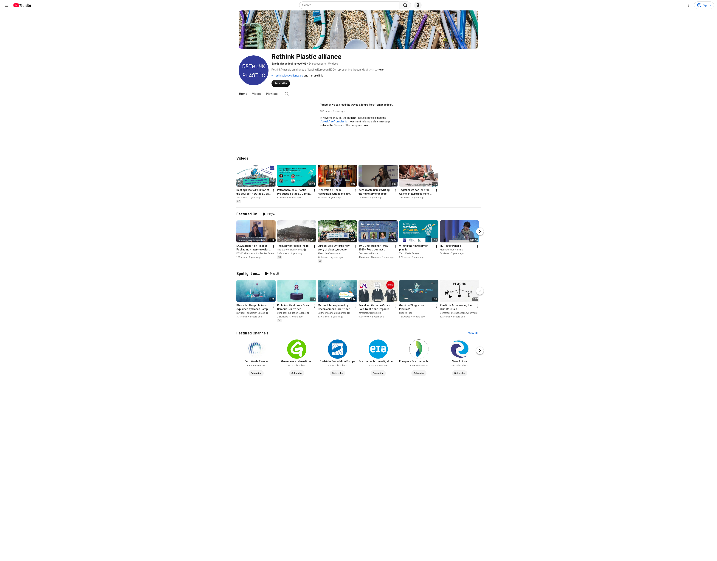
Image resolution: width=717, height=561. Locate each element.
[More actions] (273, 190)
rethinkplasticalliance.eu (288, 75)
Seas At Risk (405, 313)
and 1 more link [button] (313, 75)
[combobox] (350, 5)
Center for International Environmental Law (462, 313)
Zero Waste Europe (368, 253)
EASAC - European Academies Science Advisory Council (265, 253)
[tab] (243, 93)
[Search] (405, 5)
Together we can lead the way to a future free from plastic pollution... (357, 104)
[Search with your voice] (418, 5)
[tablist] (358, 93)
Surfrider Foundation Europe (250, 313)
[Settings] (689, 5)
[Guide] (6, 5)
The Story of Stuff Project (290, 249)
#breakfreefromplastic (333, 121)
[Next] (480, 231)
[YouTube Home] (21, 5)
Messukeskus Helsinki (451, 249)
